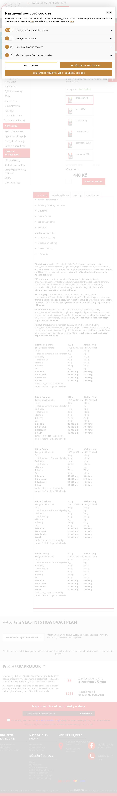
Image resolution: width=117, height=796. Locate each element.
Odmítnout (31, 65)
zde (32, 21)
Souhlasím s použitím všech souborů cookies (59, 72)
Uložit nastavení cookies (85, 65)
